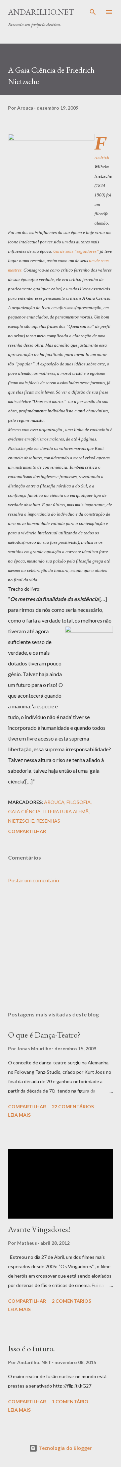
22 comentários (73, 1106)
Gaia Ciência (24, 811)
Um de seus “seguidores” (76, 251)
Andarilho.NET (41, 12)
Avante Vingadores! (39, 1229)
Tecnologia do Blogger (64, 1448)
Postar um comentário (33, 880)
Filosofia (79, 802)
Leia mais (19, 1115)
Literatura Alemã (66, 811)
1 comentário (70, 1401)
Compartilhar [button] (27, 831)
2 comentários (71, 1301)
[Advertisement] (60, 948)
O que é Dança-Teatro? (44, 1035)
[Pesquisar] (93, 12)
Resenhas (48, 821)
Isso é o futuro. (31, 1348)
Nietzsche (21, 821)
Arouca (54, 802)
